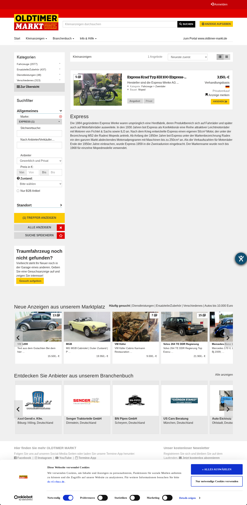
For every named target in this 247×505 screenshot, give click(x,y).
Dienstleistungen (143, 305)
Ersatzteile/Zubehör (168, 305)
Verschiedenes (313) (29, 80)
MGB (69, 344)
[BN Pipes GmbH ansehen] (136, 400)
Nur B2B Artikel (30, 190)
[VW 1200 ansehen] (38, 326)
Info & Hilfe (87, 38)
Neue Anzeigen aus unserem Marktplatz (59, 307)
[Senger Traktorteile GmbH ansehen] (87, 400)
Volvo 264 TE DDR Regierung (181, 344)
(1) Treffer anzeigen (39, 217)
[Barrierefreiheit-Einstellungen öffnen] (241, 259)
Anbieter (25, 155)
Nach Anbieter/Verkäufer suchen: (36, 140)
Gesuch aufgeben (30, 280)
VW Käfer (120, 344)
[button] (39, 121)
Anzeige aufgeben (217, 23)
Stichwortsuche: (30, 128)
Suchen (187, 24)
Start (17, 38)
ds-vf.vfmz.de (56, 481)
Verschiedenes (193, 305)
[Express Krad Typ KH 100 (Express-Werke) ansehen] (98, 89)
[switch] (102, 498)
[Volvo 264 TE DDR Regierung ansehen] (184, 326)
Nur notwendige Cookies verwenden (217, 481)
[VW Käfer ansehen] (135, 326)
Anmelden (220, 4)
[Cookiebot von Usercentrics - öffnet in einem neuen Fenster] (23, 498)
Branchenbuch (62, 38)
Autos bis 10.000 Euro (219, 305)
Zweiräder (160, 86)
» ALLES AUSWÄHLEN (216, 469)
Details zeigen (187, 497)
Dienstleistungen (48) (29, 74)
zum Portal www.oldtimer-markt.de (205, 38)
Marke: (24, 116)
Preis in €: (26, 166)
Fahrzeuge (147, 86)
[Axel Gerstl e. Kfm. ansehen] (38, 400)
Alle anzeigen (224, 374)
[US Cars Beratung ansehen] (184, 400)
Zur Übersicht (29, 86)
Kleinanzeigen (35, 38)
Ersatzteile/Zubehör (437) (31, 69)
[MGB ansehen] (87, 326)
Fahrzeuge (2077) (27, 64)
